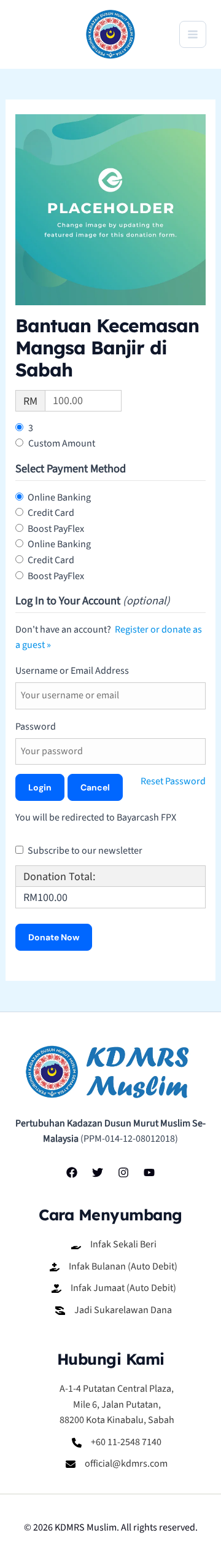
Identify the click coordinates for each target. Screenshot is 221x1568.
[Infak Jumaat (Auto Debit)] (114, 1289)
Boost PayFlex (56, 529)
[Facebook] (71, 1172)
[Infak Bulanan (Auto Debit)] (113, 1267)
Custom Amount (61, 443)
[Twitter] (97, 1172)
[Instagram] (123, 1172)
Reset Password (173, 781)
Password (35, 726)
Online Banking (59, 497)
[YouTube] (149, 1172)
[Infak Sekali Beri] (114, 1245)
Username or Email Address (72, 670)
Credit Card (51, 513)
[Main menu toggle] (192, 34)
